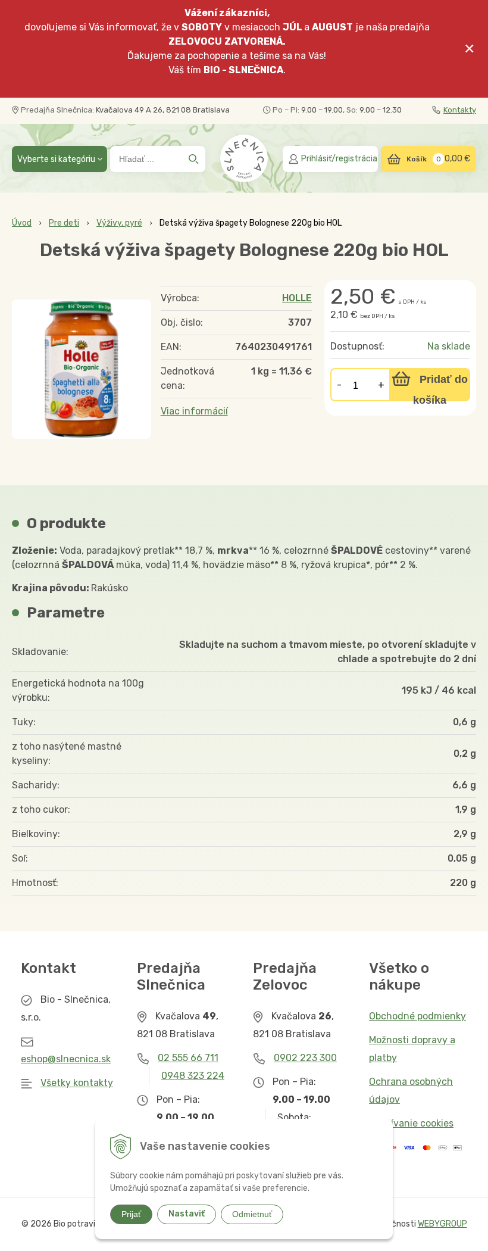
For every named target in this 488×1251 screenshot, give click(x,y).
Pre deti (64, 223)
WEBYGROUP (442, 1224)
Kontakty (459, 109)
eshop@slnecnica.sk (66, 1059)
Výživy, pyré (119, 223)
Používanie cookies (411, 1123)
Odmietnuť (252, 1214)
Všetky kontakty (76, 1082)
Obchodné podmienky (417, 1016)
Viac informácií (194, 411)
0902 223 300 (305, 1057)
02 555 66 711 (188, 1057)
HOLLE (297, 298)
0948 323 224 (192, 1075)
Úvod (22, 223)
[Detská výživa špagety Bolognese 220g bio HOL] (81, 369)
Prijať (131, 1214)
